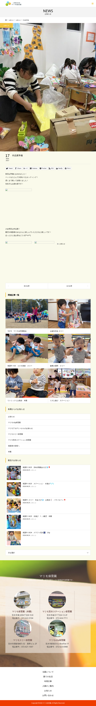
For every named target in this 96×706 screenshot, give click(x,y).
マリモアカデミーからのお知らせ (20, 428)
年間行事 (48, 681)
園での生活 (48, 676)
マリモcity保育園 (14, 422)
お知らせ (6, 25)
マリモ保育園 (48, 576)
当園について (48, 672)
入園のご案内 (48, 686)
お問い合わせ (48, 695)
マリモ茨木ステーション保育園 (19, 440)
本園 (9, 452)
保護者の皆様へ (14, 446)
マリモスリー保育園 (15, 434)
